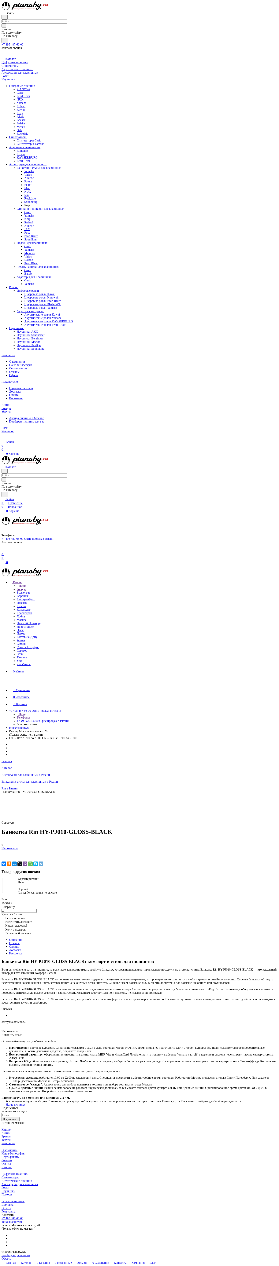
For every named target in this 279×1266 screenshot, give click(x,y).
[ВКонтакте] (4, 864)
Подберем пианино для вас (26, 421)
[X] (19, 864)
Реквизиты (16, 398)
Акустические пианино (17, 1180)
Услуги (6, 1139)
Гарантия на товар (21, 388)
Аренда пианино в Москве (26, 418)
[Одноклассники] (9, 864)
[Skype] (35, 864)
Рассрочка (15, 953)
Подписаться (10, 1119)
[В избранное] (3, 852)
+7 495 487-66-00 (12, 44)
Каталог (7, 1129)
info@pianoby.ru (19, 727)
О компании (17, 361)
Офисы (13, 375)
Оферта (6, 1258)
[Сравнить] (3, 856)
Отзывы (14, 371)
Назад (22, 585)
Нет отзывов (10, 848)
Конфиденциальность (16, 1255)
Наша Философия (20, 365)
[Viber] (25, 864)
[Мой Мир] (14, 864)
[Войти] (3, 550)
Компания (8, 1143)
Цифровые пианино (15, 1174)
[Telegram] (41, 864)
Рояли (5, 1187)
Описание (15, 939)
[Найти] (5, 40)
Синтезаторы (10, 1177)
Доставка (15, 391)
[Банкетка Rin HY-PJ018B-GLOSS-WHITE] (9, 885)
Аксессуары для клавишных (20, 1184)
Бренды (6, 1136)
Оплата (14, 395)
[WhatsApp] (30, 864)
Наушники (8, 1191)
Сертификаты (18, 368)
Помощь (7, 1194)
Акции (6, 1133)
